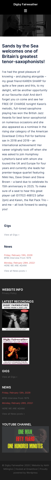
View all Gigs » (11, 234)
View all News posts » (15, 270)
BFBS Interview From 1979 (17, 257)
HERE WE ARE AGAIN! (15, 265)
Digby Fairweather (25, 4)
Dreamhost (32, 469)
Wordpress (32, 472)
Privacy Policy (9, 293)
